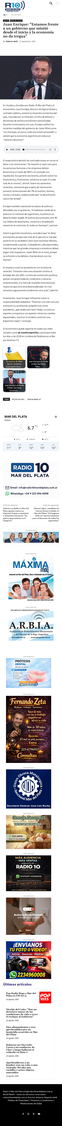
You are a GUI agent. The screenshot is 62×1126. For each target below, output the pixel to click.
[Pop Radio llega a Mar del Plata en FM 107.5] (45, 997)
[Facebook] (15, 48)
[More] (43, 48)
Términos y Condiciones (41, 1100)
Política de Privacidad (18, 1100)
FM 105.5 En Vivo (18, 399)
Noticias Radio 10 (33, 399)
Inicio (6, 21)
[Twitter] (22, 48)
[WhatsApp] (36, 48)
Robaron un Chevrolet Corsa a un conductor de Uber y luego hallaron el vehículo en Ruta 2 (20, 1049)
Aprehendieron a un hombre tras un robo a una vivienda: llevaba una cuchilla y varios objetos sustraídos (21, 1067)
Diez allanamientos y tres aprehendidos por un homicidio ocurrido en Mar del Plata (22, 1031)
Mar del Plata (16, 21)
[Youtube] (39, 1114)
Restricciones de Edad (31, 1103)
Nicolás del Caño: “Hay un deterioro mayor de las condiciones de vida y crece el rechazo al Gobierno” (22, 1013)
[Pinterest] (29, 48)
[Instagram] (28, 1114)
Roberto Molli (11, 41)
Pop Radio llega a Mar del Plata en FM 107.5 (21, 994)
